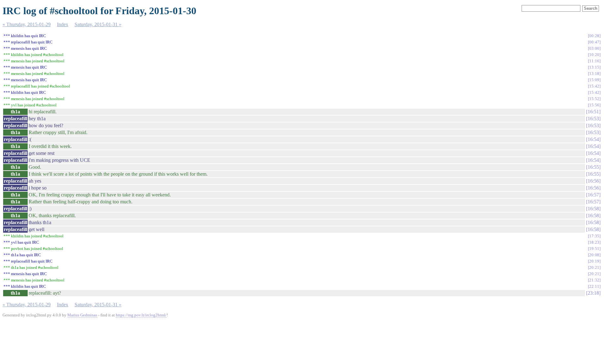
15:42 (594, 86)
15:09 (594, 79)
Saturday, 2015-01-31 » (98, 24)
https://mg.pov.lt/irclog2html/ (141, 315)
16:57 (593, 194)
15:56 (594, 105)
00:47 (594, 42)
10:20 (594, 54)
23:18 (593, 293)
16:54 (593, 139)
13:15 (594, 67)
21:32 (594, 280)
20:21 (594, 267)
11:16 (594, 61)
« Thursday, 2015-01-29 (27, 24)
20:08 (594, 254)
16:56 (593, 181)
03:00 (594, 48)
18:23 (594, 242)
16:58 (593, 208)
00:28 (594, 35)
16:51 (593, 111)
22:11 (594, 286)
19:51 (594, 248)
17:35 (594, 236)
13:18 (594, 73)
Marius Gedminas (82, 315)
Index (62, 24)
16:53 (593, 118)
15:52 (594, 98)
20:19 (594, 261)
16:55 (593, 167)
